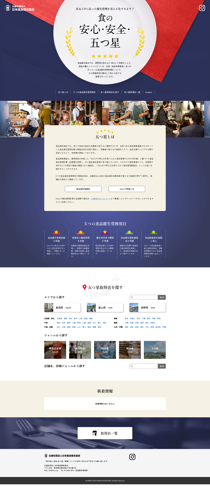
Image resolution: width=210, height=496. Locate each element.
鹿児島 (158, 327)
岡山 (58, 327)
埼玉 (138, 318)
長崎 (137, 327)
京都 (137, 322)
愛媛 (94, 327)
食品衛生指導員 (83, 188)
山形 (80, 318)
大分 (147, 327)
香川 (84, 327)
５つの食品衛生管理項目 (84, 92)
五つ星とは (63, 92)
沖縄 (164, 327)
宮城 (86, 318)
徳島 (89, 327)
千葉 (143, 318)
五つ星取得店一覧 (132, 92)
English (148, 92)
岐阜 (63, 322)
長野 (89, 322)
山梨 (84, 322)
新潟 (79, 322)
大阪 (126, 322)
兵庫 (131, 322)
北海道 (59, 318)
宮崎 (152, 327)
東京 (126, 318)
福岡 (126, 327)
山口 (79, 327)
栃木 (148, 318)
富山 (99, 322)
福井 (104, 322)
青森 (65, 318)
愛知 (58, 322)
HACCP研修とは (127, 188)
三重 (74, 322)
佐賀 (131, 327)
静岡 (68, 322)
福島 (91, 318)
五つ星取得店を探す (110, 92)
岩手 (75, 318)
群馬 (159, 318)
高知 (99, 327)
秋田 (70, 318)
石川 (94, 322)
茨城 (154, 318)
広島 (63, 327)
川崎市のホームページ (101, 198)
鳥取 (68, 327)
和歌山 (153, 322)
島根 (74, 327)
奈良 (147, 322)
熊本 (142, 327)
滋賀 (142, 322)
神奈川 (132, 318)
